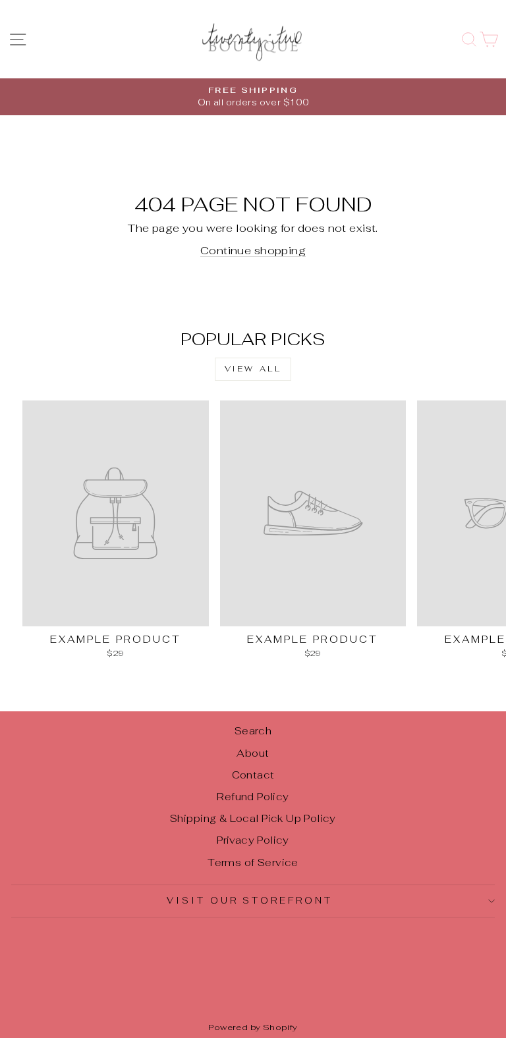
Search (253, 730)
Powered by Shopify (252, 1027)
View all (253, 369)
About (253, 753)
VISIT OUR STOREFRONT (250, 900)
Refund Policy (253, 796)
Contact (253, 775)
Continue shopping (253, 250)
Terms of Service (253, 862)
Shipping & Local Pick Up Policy (253, 818)
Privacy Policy (253, 840)
